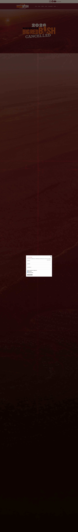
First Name (28, 260)
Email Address (29, 267)
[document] (39, 266)
